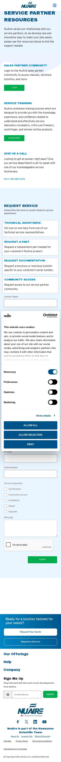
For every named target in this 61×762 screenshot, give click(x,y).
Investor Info (27, 736)
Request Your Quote (30, 632)
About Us (15, 736)
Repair (11, 506)
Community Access (17, 495)
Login (14, 87)
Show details (43, 415)
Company (12, 669)
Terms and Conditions (42, 741)
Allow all (30, 425)
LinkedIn (35, 721)
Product (8, 452)
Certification (14, 489)
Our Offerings (16, 654)
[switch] (52, 382)
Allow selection (30, 434)
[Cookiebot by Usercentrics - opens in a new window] (43, 315)
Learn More (14, 138)
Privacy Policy (22, 741)
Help (7, 662)
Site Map (7, 741)
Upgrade (12, 511)
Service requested (13, 483)
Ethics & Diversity (42, 736)
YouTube (44, 721)
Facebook (17, 721)
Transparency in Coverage (15, 749)
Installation (14, 500)
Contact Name (11, 297)
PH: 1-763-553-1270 (14, 179)
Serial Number (11, 467)
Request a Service (30, 641)
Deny (30, 444)
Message (8, 517)
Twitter (26, 721)
